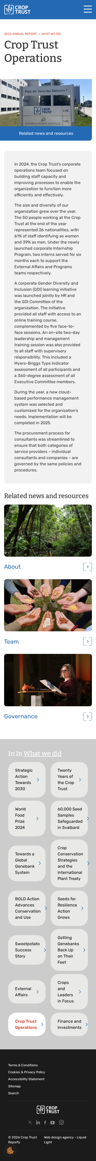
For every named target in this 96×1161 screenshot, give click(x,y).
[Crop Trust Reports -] (17, 9)
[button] (10, 1150)
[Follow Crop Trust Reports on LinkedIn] (38, 1122)
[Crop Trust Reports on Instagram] (61, 1122)
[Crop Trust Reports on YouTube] (52, 1122)
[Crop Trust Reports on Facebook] (45, 1122)
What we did (43, 754)
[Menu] (88, 9)
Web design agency (59, 1137)
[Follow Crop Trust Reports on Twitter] (30, 1122)
